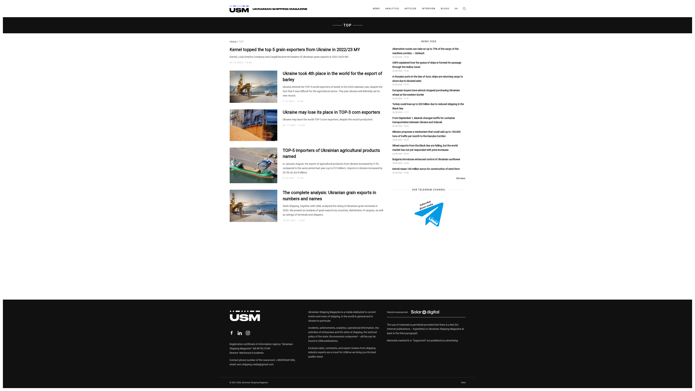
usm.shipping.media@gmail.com (255, 364)
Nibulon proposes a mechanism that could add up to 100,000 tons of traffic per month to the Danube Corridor (426, 134)
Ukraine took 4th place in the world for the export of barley (332, 76)
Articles (410, 8)
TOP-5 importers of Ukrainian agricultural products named (331, 153)
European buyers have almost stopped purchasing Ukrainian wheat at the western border (426, 92)
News (376, 8)
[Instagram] (248, 333)
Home (233, 41)
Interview (428, 8)
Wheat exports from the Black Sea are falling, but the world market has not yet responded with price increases (425, 147)
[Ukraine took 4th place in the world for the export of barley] (253, 87)
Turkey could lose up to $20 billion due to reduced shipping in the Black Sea (428, 106)
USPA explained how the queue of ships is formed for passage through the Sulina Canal (426, 64)
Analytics (392, 8)
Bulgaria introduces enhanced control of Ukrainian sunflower (426, 159)
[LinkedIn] (240, 333)
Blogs (445, 8)
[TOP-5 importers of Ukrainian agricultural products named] (253, 165)
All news (460, 178)
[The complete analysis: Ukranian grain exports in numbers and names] (253, 206)
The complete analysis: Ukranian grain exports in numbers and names (329, 195)
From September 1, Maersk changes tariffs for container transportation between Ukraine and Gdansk (423, 120)
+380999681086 (285, 360)
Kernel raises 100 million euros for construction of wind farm (426, 168)
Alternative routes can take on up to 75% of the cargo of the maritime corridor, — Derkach (425, 51)
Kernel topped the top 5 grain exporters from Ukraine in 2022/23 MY (295, 49)
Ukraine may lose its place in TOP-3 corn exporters (331, 112)
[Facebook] (231, 333)
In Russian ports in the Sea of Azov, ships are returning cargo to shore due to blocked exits (427, 78)
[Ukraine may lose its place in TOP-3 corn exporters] (253, 125)
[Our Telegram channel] (429, 213)
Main (463, 382)
